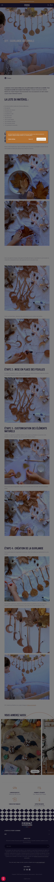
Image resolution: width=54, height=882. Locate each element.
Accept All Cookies (41, 139)
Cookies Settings (11, 139)
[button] (3, 878)
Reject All (31, 139)
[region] (27, 137)
